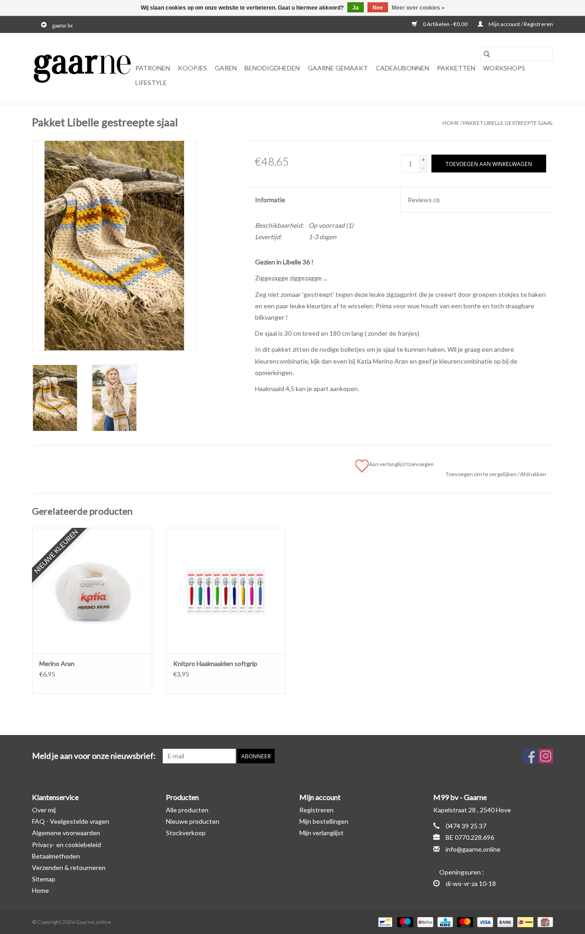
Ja (355, 8)
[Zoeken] (487, 54)
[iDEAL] (524, 921)
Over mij (44, 810)
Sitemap (43, 879)
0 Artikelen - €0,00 (445, 24)
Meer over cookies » (418, 8)
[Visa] (484, 921)
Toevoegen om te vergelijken (481, 474)
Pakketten (456, 68)
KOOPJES (192, 68)
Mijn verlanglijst (321, 833)
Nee (377, 8)
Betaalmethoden (56, 856)
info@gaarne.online (473, 849)
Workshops (504, 68)
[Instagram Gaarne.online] (545, 756)
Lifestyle (151, 82)
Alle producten (187, 810)
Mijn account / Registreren (520, 24)
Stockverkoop (186, 833)
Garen (226, 68)
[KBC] (444, 921)
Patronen (152, 68)
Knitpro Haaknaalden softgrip (215, 663)
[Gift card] (543, 921)
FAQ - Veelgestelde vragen (70, 821)
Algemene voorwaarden (66, 833)
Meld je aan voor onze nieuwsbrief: (94, 756)
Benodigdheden (272, 68)
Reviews (424, 200)
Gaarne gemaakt (338, 68)
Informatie (270, 200)
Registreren (316, 810)
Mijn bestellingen (323, 821)
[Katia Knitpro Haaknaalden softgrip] (226, 591)
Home (450, 122)
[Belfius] (424, 921)
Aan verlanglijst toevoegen (402, 464)
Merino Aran (56, 663)
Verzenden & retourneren (69, 867)
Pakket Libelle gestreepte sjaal (508, 122)
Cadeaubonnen (402, 68)
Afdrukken (533, 474)
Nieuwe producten (192, 821)
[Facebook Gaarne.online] (529, 756)
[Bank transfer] (504, 921)
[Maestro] (404, 921)
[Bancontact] (384, 921)
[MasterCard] (464, 921)
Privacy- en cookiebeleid (66, 844)
